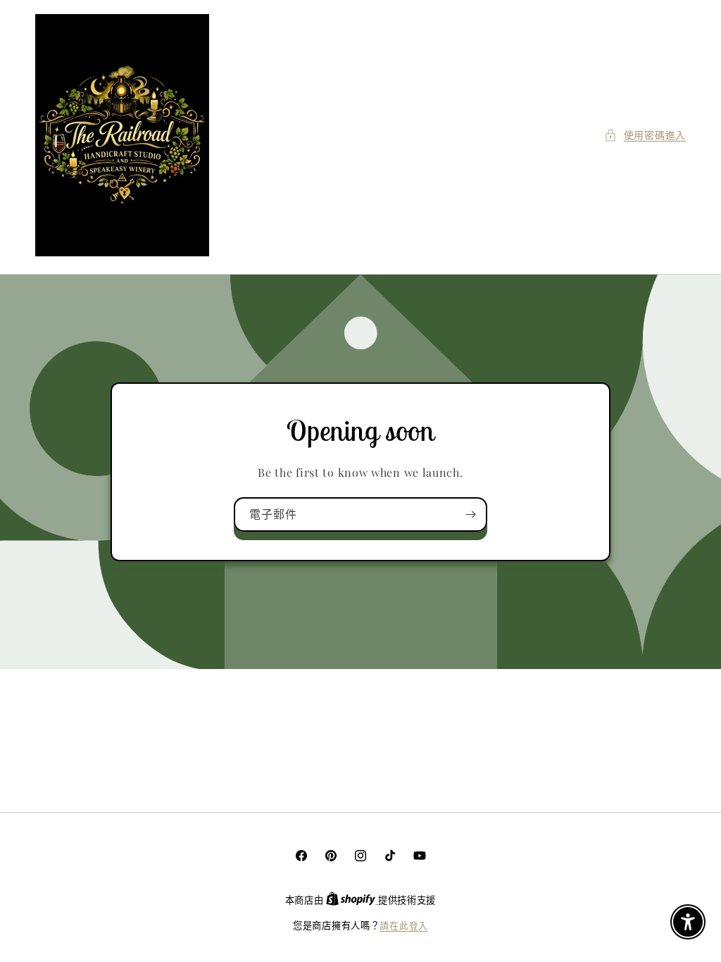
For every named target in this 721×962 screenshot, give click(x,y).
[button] (645, 135)
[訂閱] (470, 514)
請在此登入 (404, 925)
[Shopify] (352, 900)
